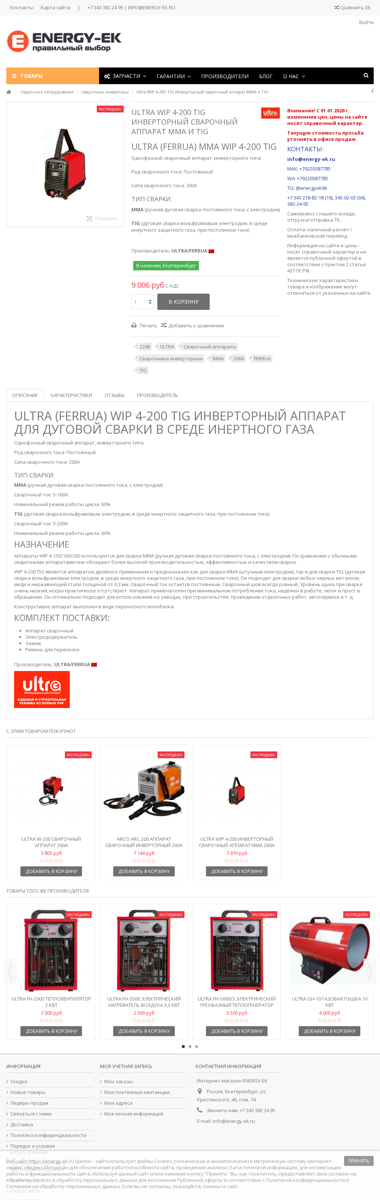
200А (238, 358)
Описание (25, 395)
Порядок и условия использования (32, 1149)
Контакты (21, 7)
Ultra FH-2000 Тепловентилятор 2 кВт (51, 1001)
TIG (143, 370)
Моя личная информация (133, 1114)
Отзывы (114, 395)
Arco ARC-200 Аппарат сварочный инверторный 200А (144, 842)
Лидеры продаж (29, 1103)
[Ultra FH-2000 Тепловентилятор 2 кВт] (51, 951)
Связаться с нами (31, 1114)
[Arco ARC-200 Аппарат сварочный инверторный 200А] (144, 791)
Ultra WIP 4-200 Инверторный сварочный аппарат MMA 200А (237, 842)
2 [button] (190, 1046)
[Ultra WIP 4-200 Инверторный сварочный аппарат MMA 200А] (236, 791)
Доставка (21, 1124)
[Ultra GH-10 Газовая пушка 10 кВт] (329, 951)
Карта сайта (55, 7)
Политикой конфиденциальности (305, 1180)
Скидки (18, 1081)
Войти (366, 22)
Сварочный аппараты (210, 346)
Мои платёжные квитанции (137, 1092)
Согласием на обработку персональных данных (63, 1186)
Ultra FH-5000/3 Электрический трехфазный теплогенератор (237, 1001)
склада (346, 213)
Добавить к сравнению (196, 325)
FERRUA (262, 358)
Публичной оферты (200, 1180)
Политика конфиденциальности (48, 1135)
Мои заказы (118, 1081)
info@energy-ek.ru (234, 1121)
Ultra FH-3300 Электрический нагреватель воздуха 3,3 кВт (144, 1001)
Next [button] (370, 972)
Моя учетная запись (126, 1066)
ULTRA (167, 346)
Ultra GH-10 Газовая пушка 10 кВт (329, 1001)
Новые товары (28, 1092)
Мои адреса (118, 1103)
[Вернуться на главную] (8, 92)
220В (145, 346)
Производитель (157, 395)
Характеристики (71, 395)
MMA (218, 358)
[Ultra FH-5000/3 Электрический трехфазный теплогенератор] (236, 951)
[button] (173, 75)
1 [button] (183, 1046)
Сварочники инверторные (171, 358)
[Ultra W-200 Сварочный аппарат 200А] (51, 791)
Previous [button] (10, 972)
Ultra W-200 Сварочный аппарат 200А (51, 842)
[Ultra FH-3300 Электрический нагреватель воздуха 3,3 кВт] (144, 951)
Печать (147, 325)
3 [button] (196, 1046)
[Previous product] (372, 90)
